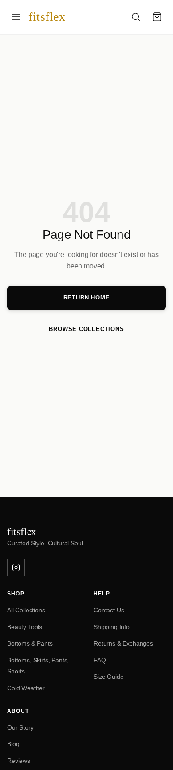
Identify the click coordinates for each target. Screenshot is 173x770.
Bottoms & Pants (30, 643)
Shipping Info (112, 626)
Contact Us (109, 610)
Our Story (20, 727)
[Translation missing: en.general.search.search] (136, 17)
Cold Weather (26, 688)
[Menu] (16, 17)
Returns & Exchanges (123, 643)
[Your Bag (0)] (157, 17)
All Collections (26, 610)
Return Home (86, 297)
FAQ (100, 660)
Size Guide (108, 676)
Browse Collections (86, 329)
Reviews (18, 760)
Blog (13, 743)
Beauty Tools (24, 626)
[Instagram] (16, 567)
